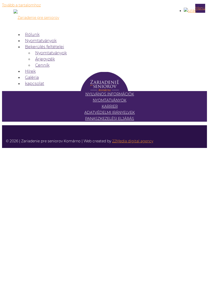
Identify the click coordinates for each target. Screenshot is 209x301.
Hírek (30, 71)
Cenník (42, 65)
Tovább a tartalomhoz (21, 5)
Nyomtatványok (41, 40)
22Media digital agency (132, 141)
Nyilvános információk (109, 94)
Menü (200, 8)
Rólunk (32, 34)
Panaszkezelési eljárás (109, 118)
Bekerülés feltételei (44, 46)
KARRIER (110, 106)
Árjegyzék (45, 59)
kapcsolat (34, 83)
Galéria (32, 77)
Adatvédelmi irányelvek (109, 112)
